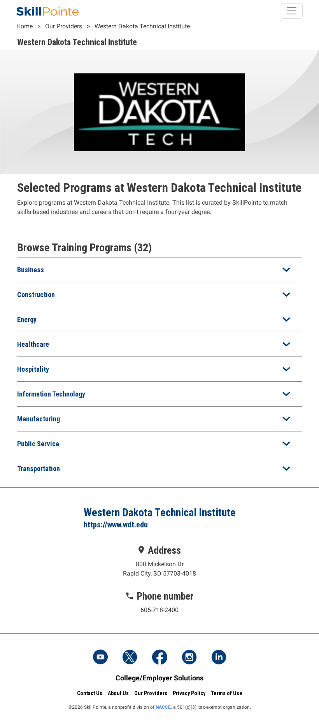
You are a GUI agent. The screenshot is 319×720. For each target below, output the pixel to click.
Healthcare (33, 344)
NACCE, (164, 707)
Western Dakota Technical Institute (142, 26)
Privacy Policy (189, 693)
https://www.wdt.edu (116, 524)
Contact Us (89, 693)
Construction (36, 294)
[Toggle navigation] (292, 11)
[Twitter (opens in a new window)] (129, 657)
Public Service (38, 444)
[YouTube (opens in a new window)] (100, 657)
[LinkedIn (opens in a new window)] (218, 657)
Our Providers (63, 26)
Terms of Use (226, 693)
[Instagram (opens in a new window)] (189, 657)
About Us (118, 693)
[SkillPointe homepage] (47, 11)
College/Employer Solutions (159, 678)
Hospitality (33, 369)
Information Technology (51, 394)
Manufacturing (38, 419)
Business (30, 270)
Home (24, 26)
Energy (27, 319)
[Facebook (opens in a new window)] (159, 657)
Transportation (38, 468)
